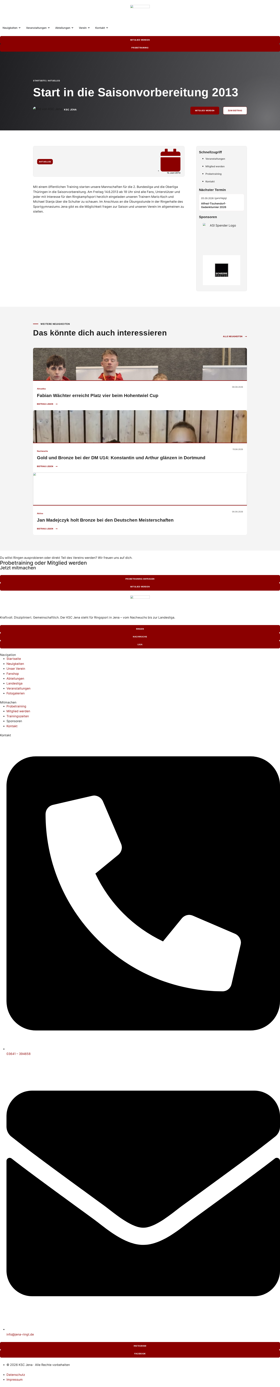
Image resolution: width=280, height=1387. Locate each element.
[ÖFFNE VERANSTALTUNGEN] (48, 28)
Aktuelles (54, 80)
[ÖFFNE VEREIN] (89, 28)
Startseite (39, 80)
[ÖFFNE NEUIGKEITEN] (19, 28)
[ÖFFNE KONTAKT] (107, 28)
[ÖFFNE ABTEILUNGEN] (72, 28)
